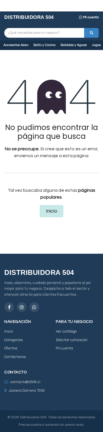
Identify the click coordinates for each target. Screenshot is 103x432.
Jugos (96, 45)
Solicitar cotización (72, 340)
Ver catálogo (66, 331)
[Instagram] (22, 307)
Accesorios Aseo (15, 45)
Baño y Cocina (44, 45)
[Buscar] (91, 33)
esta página (75, 155)
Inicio (51, 211)
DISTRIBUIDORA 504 (29, 17)
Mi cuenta (91, 17)
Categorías (13, 340)
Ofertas (10, 348)
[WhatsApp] (34, 307)
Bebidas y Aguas (74, 45)
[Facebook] (9, 307)
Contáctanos (15, 357)
